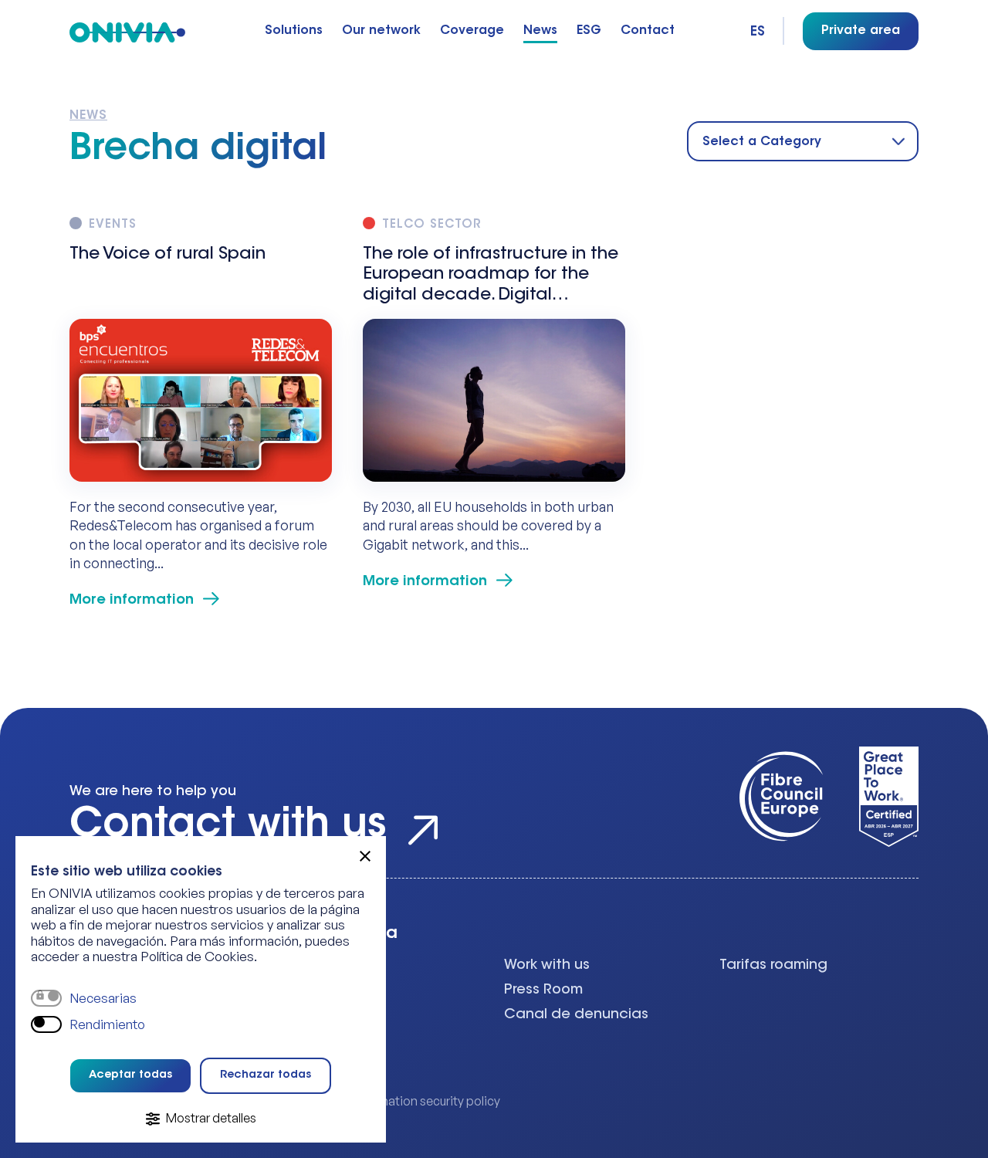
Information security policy (425, 1101)
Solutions (294, 31)
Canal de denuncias (576, 1015)
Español (758, 32)
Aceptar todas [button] (130, 1075)
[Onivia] (127, 30)
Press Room (543, 990)
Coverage (472, 31)
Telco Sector (432, 225)
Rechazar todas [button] (265, 1075)
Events (113, 225)
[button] (365, 856)
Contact (648, 31)
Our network (381, 31)
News (540, 31)
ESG (589, 31)
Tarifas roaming (773, 966)
